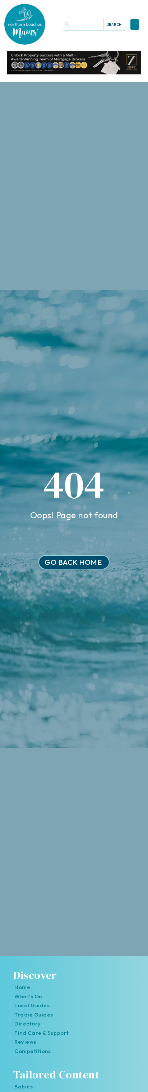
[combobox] (83, 24)
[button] (134, 24)
